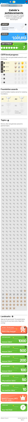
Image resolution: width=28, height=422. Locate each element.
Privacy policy (4, 418)
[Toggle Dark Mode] (14, 2)
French (3, 5)
